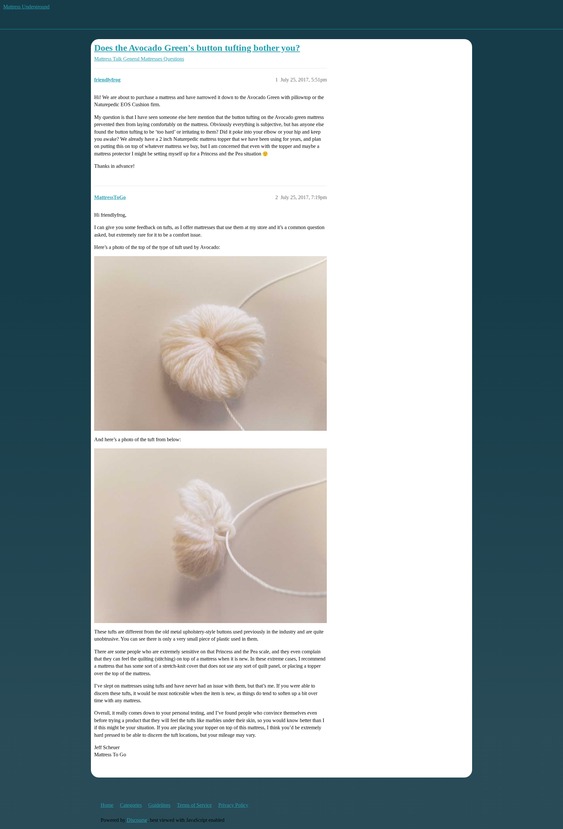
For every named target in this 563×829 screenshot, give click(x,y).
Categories (131, 805)
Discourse (137, 820)
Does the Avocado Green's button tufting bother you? (197, 48)
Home (107, 805)
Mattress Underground (26, 6)
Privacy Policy (233, 805)
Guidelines (159, 805)
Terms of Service (194, 805)
